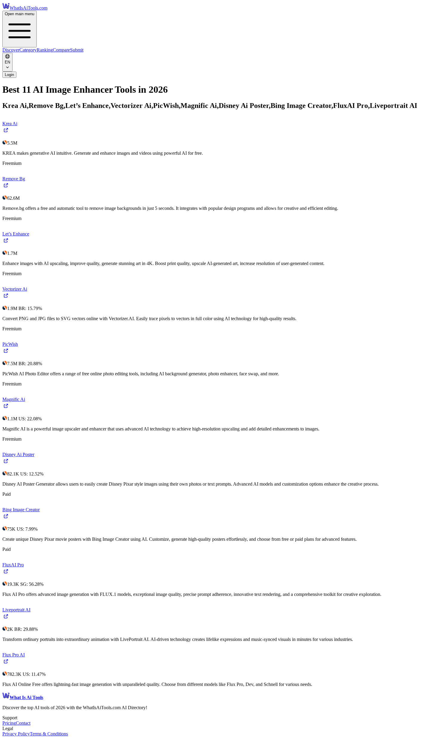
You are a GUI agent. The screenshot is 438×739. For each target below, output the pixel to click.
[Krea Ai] (6, 132)
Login (9, 74)
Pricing (9, 723)
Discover (10, 49)
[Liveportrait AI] (6, 618)
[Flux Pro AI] (6, 663)
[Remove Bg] (6, 187)
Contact (23, 723)
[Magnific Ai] (6, 407)
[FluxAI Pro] (6, 573)
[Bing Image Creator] (6, 518)
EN (7, 62)
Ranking (45, 49)
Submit (76, 49)
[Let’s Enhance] (6, 242)
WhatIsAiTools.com (28, 7)
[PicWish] (6, 352)
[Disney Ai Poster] (6, 463)
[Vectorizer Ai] (6, 297)
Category (28, 49)
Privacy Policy (16, 733)
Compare (61, 49)
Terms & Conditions (49, 733)
